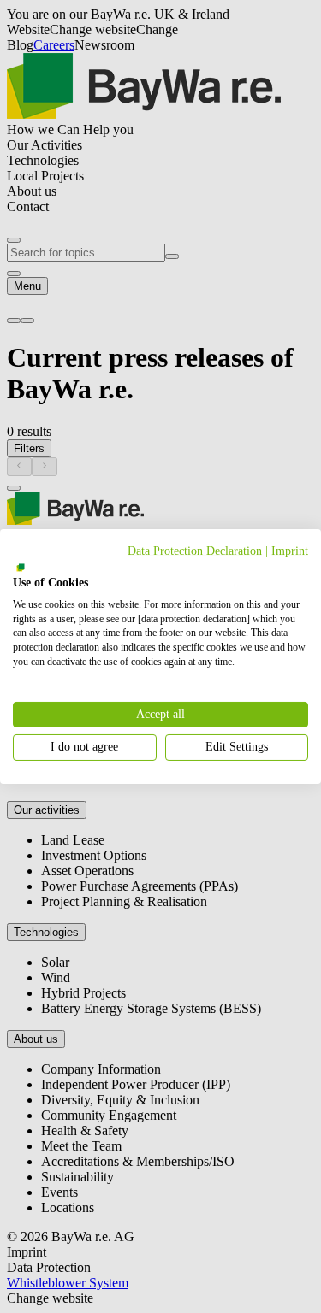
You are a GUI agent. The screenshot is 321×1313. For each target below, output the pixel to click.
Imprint (289, 551)
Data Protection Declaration (195, 551)
